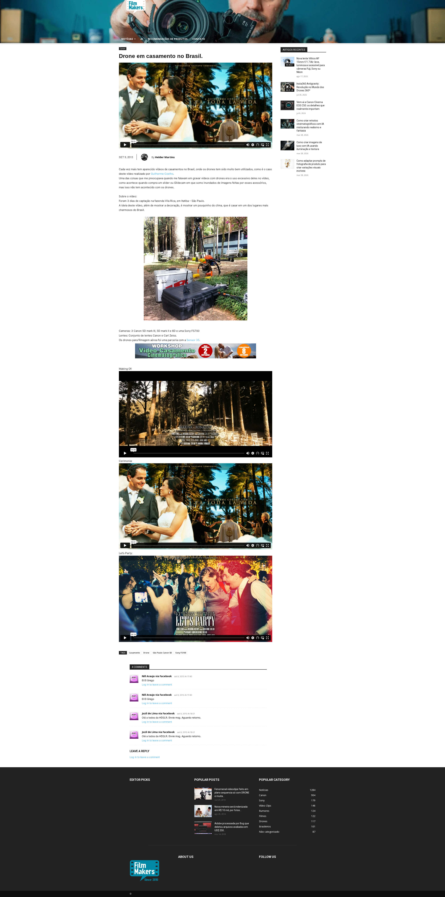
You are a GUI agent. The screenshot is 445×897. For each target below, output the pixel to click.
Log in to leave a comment (157, 684)
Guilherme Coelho (162, 173)
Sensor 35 (193, 340)
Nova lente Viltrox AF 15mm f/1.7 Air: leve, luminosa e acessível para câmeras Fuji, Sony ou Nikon (311, 65)
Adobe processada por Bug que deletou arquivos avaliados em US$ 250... (232, 827)
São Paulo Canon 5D (162, 652)
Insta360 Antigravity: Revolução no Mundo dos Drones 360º (310, 87)
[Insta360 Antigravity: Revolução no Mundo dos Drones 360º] (287, 87)
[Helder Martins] (146, 157)
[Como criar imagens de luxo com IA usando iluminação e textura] (287, 145)
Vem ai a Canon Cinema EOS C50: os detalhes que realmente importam (311, 105)
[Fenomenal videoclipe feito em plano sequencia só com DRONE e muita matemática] (203, 793)
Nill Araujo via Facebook (157, 676)
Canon (122, 48)
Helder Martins (165, 157)
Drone (146, 652)
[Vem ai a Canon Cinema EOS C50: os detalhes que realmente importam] (287, 105)
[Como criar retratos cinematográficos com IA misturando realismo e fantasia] (287, 124)
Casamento (134, 652)
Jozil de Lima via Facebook (158, 713)
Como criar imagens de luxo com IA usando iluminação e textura (309, 145)
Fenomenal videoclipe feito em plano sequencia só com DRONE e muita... (232, 792)
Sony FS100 (180, 652)
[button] (322, 39)
